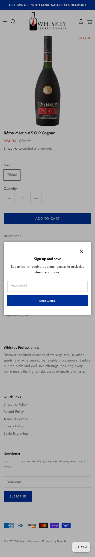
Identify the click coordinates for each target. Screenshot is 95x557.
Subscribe (47, 300)
